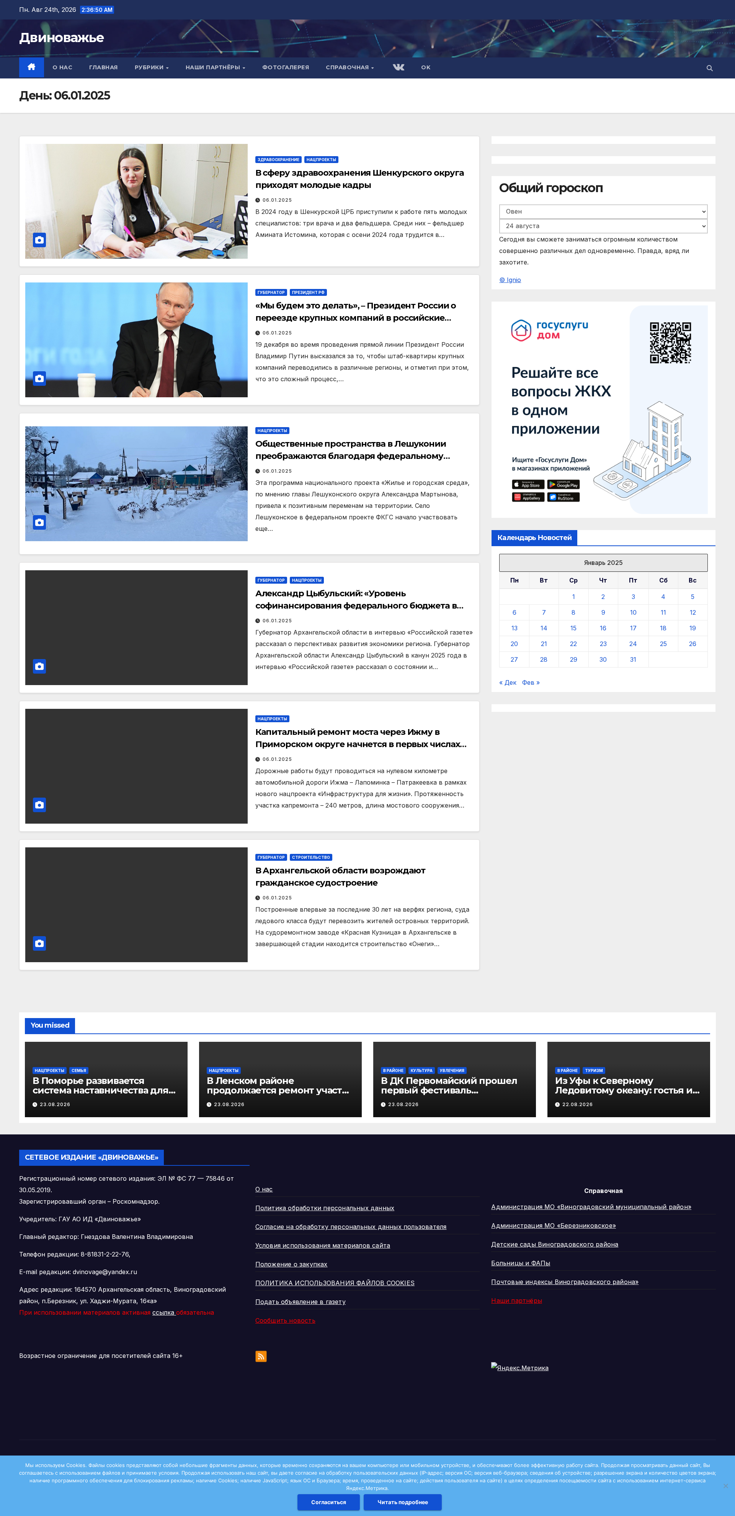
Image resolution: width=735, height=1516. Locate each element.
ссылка (164, 1312)
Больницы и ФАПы (520, 1263)
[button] (710, 68)
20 (514, 644)
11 (663, 613)
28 (543, 660)
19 (692, 628)
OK (425, 67)
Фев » (531, 683)
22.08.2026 (577, 1104)
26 (692, 644)
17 (633, 628)
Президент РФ (308, 292)
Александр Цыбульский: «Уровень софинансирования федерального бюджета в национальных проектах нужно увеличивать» (356, 605)
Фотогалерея (285, 67)
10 (633, 613)
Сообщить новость (285, 1320)
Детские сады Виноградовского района (554, 1244)
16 (603, 628)
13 (514, 628)
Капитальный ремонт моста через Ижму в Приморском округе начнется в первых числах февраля (357, 744)
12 (693, 613)
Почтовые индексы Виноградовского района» (565, 1282)
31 (633, 660)
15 (573, 628)
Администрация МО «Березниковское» (553, 1225)
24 (633, 644)
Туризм (594, 1070)
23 (603, 644)
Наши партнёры (214, 67)
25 (663, 644)
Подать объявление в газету (300, 1301)
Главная (103, 67)
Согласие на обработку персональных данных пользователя (351, 1226)
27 (514, 660)
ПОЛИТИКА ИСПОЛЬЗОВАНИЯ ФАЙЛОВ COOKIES (335, 1283)
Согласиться (328, 1502)
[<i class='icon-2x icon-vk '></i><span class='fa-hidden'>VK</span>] (397, 67)
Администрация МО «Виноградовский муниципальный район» (591, 1207)
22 (573, 644)
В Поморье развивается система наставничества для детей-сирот (100, 1090)
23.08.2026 (55, 1104)
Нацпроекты (321, 159)
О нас (62, 67)
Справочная (348, 67)
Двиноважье (61, 37)
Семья (79, 1070)
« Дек (507, 683)
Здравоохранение (278, 159)
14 (544, 628)
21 (544, 644)
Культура (422, 1070)
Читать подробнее (402, 1502)
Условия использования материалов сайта (322, 1245)
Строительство (311, 857)
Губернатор (271, 292)
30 (603, 660)
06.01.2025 (277, 200)
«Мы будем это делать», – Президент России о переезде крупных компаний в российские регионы (355, 317)
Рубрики (150, 67)
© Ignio (510, 280)
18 (663, 628)
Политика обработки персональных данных (325, 1208)
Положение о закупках (291, 1264)
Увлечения (452, 1070)
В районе (393, 1070)
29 (573, 660)
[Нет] (725, 1486)
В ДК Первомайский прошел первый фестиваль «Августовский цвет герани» (449, 1090)
